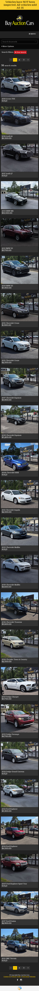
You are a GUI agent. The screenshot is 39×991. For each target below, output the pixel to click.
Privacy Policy (16, 976)
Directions (25, 976)
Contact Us (7, 976)
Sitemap (32, 976)
